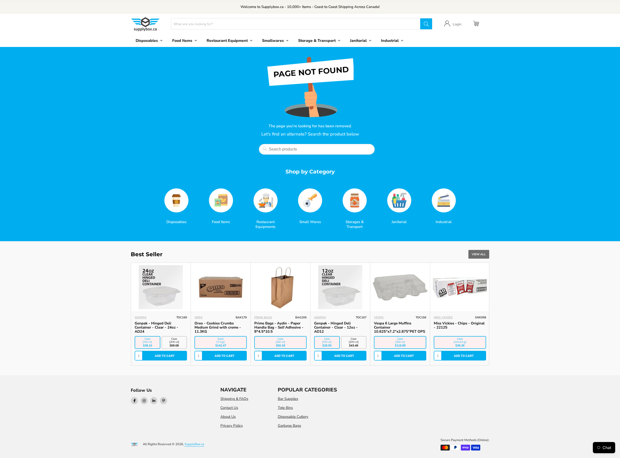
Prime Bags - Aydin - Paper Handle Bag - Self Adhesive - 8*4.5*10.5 (278, 327)
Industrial (390, 40)
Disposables (147, 40)
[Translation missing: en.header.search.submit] (426, 23)
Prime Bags (263, 317)
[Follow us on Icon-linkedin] (153, 400)
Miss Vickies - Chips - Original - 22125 (459, 325)
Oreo (198, 317)
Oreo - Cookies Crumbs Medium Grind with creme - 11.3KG (217, 327)
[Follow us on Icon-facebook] (134, 400)
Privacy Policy (231, 425)
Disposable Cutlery (293, 416)
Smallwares (273, 40)
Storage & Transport (317, 40)
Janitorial (358, 40)
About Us (228, 416)
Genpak (141, 317)
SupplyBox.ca (194, 444)
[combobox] (295, 23)
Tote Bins (285, 407)
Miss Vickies (443, 317)
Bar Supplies (288, 398)
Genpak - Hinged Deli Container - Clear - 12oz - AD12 (336, 327)
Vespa (379, 317)
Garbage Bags (289, 425)
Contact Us (229, 407)
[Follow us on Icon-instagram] (144, 400)
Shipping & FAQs (234, 398)
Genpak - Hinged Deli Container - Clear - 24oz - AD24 (156, 327)
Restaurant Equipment (227, 40)
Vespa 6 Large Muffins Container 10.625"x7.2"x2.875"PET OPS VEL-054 (399, 329)
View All (479, 254)
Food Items (182, 40)
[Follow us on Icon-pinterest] (163, 400)
